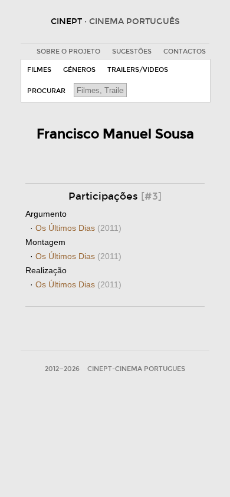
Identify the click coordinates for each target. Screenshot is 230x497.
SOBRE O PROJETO (68, 51)
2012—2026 (62, 369)
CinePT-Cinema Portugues (136, 369)
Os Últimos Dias (78, 228)
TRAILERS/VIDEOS (137, 70)
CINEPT (115, 21)
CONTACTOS (184, 51)
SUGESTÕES (132, 51)
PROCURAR (46, 91)
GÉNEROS (79, 70)
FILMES (39, 70)
